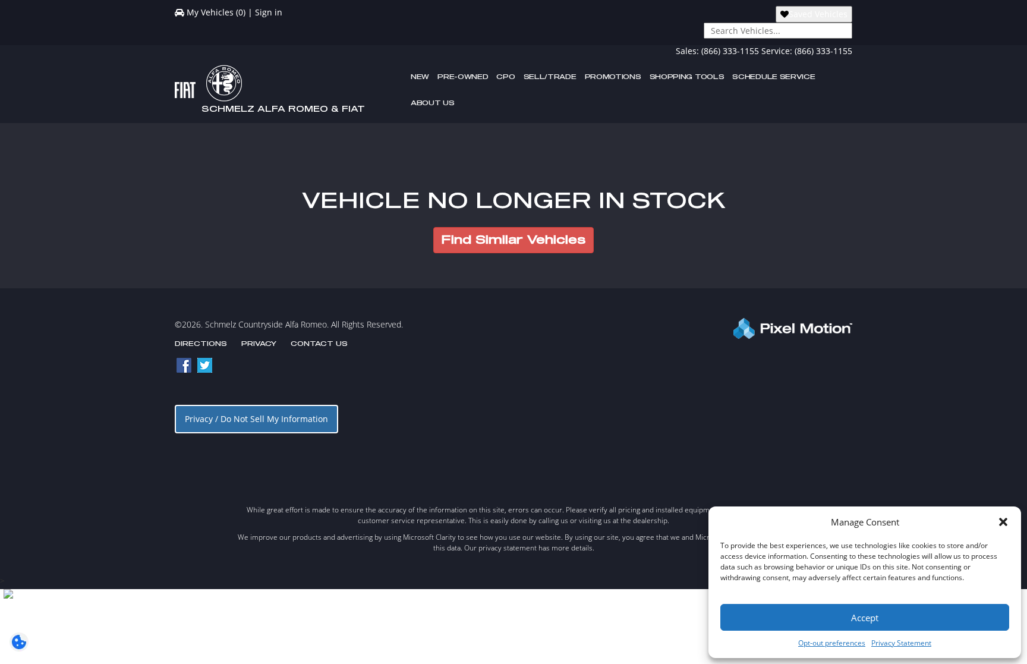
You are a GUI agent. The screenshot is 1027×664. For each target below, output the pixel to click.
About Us (433, 103)
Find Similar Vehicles (513, 240)
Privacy (258, 344)
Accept (864, 618)
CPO (505, 77)
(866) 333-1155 (730, 50)
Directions (201, 344)
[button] (1003, 522)
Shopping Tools (687, 77)
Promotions (613, 77)
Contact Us (319, 344)
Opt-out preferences (831, 643)
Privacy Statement (901, 643)
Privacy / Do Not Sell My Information (256, 418)
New (420, 77)
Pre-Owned (462, 77)
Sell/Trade (550, 77)
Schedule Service (773, 77)
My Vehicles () (216, 12)
